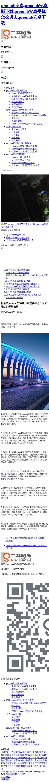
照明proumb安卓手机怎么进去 (20, 110)
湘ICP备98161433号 (17, 774)
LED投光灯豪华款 (14, 297)
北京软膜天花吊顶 (15, 755)
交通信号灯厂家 (33, 763)
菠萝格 (17, 752)
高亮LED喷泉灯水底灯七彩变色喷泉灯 (24, 295)
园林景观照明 (17, 101)
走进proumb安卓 (13, 126)
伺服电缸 (20, 766)
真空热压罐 (21, 758)
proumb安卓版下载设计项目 (24, 149)
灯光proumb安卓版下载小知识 (25, 165)
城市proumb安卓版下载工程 (24, 99)
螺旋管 (23, 763)
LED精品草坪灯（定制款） (18, 289)
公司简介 (15, 132)
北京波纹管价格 (39, 760)
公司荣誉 (15, 140)
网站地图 (5, 779)
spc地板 (23, 752)
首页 (5, 224)
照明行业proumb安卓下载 (23, 162)
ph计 (3, 752)
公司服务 (15, 135)
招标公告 (9, 752)
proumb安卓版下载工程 (16, 90)
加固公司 (5, 763)
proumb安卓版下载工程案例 (18, 143)
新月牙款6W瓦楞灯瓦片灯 (18, 270)
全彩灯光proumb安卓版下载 (24, 96)
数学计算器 (12, 760)
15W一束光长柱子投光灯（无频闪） (23, 284)
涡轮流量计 (29, 755)
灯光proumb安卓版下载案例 (24, 151)
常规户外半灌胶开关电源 (17, 272)
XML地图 (5, 777)
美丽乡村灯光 (17, 104)
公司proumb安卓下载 (20, 160)
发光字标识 (16, 107)
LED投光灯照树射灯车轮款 (18, 292)
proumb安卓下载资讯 (15, 154)
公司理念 (15, 137)
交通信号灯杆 (9, 766)
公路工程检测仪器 (34, 758)
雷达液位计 (14, 763)
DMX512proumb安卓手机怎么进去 (27, 124)
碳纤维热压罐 (9, 758)
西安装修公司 (30, 766)
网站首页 (10, 88)
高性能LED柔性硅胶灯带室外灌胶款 (23, 286)
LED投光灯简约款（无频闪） (19, 281)
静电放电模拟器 (25, 760)
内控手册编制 (33, 752)
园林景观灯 (16, 121)
